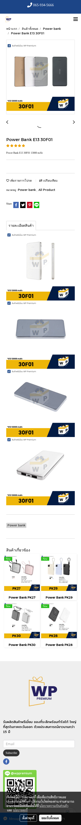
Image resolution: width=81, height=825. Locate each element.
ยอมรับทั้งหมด (50, 818)
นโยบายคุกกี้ (20, 810)
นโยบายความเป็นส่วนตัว (53, 806)
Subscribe (11, 752)
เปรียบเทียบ (50, 180)
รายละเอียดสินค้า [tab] (21, 225)
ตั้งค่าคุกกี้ (28, 818)
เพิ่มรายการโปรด (20, 180)
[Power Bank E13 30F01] (40, 77)
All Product (46, 190)
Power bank (27, 190)
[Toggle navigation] (75, 19)
